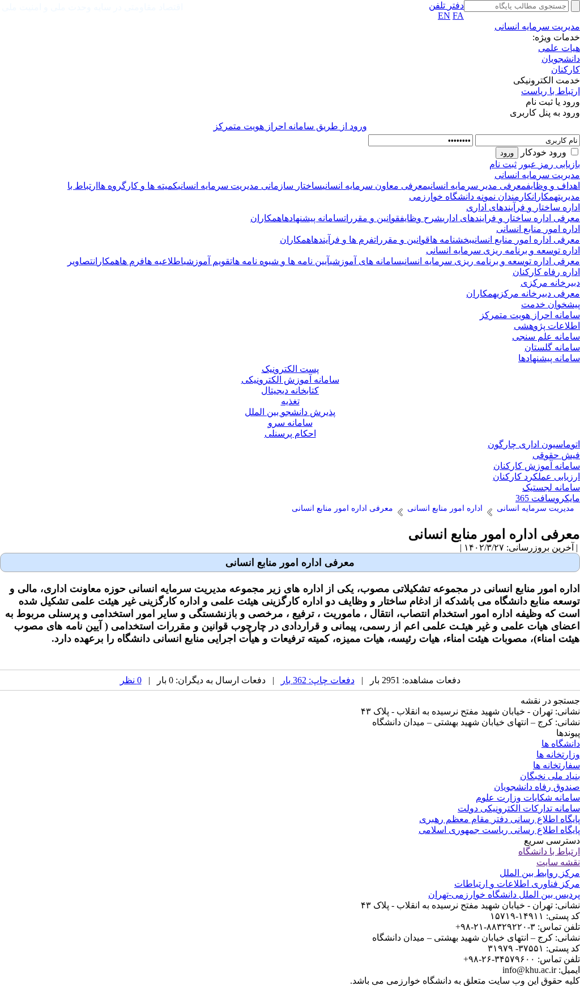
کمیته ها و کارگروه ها (138, 186)
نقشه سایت (558, 862)
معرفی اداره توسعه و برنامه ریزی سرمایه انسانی (491, 261)
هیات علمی (559, 48)
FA (458, 15)
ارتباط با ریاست (550, 91)
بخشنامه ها (451, 239)
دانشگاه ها (560, 743)
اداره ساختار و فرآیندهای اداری (523, 207)
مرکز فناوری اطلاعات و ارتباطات (517, 883)
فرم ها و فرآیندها (342, 239)
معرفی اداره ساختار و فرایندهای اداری (511, 218)
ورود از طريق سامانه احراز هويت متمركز (290, 126)
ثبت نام (503, 164)
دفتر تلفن (446, 5)
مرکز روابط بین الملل (540, 873)
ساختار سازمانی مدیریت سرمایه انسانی (250, 186)
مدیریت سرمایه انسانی (537, 26)
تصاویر (80, 261)
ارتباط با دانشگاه (549, 851)
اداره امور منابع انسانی (538, 229)
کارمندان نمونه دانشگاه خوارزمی (470, 196)
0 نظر (131, 680)
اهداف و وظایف (553, 186)
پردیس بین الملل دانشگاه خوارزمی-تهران (504, 894)
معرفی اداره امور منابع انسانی (526, 239)
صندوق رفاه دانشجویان (537, 787)
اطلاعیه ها (164, 261)
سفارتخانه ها (556, 765)
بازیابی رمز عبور (549, 164)
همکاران (545, 196)
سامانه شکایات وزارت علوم (528, 797)
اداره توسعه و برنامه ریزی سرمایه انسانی (503, 250)
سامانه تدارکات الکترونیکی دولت (519, 808)
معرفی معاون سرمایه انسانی (375, 186)
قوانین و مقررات (372, 218)
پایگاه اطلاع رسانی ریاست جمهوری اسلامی (499, 830)
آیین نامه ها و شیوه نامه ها (281, 261)
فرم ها (132, 261)
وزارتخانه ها (558, 754)
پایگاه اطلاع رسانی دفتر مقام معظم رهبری (499, 819)
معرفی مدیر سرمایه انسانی (477, 186)
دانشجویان (560, 59)
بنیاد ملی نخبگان (550, 776)
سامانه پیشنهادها (313, 218)
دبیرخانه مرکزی (550, 282)
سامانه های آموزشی (366, 261)
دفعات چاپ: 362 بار (318, 680)
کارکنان (565, 69)
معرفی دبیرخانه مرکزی (538, 293)
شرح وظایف (421, 218)
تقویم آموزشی (208, 261)
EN (444, 15)
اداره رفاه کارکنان (546, 272)
